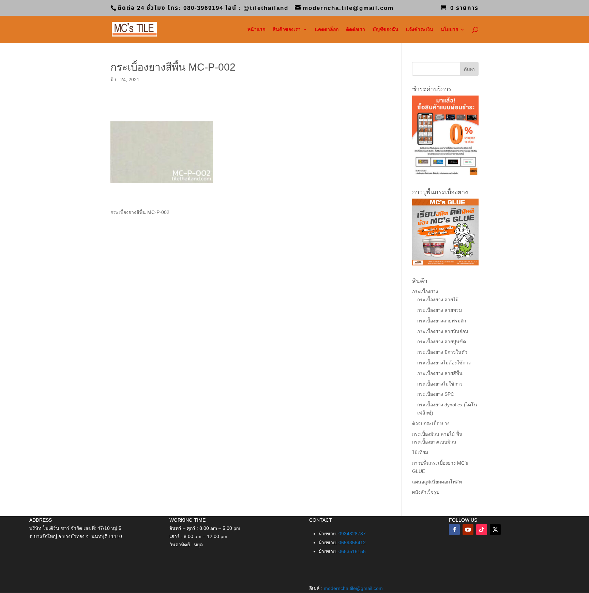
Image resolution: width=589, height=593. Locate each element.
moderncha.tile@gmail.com (353, 588)
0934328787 (352, 533)
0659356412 (352, 542)
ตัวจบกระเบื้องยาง (431, 423)
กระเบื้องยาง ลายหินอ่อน (442, 331)
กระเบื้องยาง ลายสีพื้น (440, 373)
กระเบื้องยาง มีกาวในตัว (442, 352)
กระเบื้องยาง (425, 291)
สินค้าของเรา (287, 29)
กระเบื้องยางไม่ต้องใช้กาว (444, 362)
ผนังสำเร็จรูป (425, 492)
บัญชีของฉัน (385, 29)
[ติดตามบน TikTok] (481, 529)
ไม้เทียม (420, 452)
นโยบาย (449, 29)
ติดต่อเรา (355, 29)
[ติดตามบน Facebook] (454, 529)
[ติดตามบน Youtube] (468, 529)
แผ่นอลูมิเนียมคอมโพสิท (437, 481)
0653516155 (352, 551)
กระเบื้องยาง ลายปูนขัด (441, 341)
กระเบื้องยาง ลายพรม (439, 310)
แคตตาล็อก (326, 29)
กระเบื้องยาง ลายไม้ (437, 299)
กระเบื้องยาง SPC (435, 394)
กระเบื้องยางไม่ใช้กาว (440, 384)
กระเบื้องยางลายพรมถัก (441, 320)
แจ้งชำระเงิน (419, 29)
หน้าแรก (256, 29)
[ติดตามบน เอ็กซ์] (495, 529)
